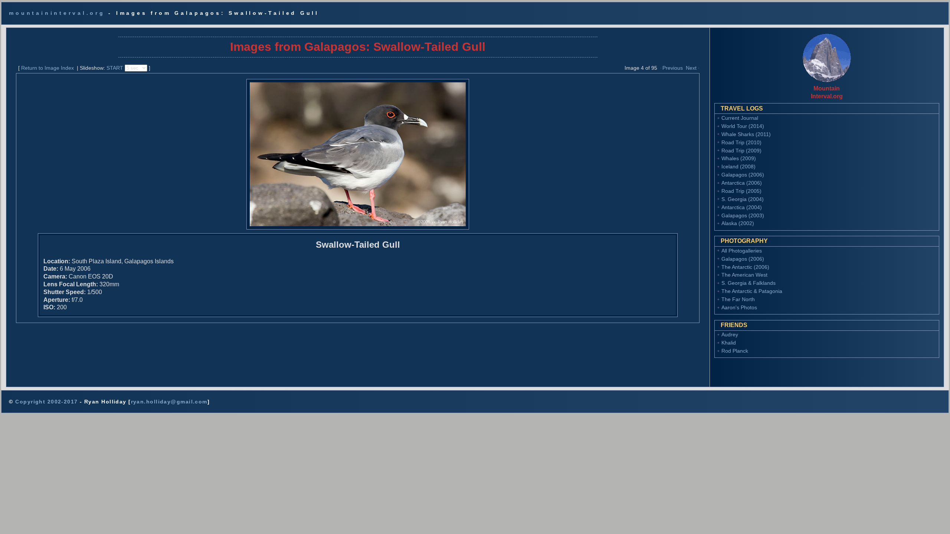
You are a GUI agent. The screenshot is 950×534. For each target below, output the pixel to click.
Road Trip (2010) (741, 142)
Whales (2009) (738, 158)
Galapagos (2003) (742, 215)
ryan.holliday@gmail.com (169, 402)
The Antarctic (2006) (745, 267)
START (115, 68)
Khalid (728, 343)
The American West (744, 275)
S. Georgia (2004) (742, 199)
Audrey (729, 334)
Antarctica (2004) (741, 207)
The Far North (738, 299)
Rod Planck (734, 351)
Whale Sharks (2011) (746, 134)
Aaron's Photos (739, 307)
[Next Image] (699, 67)
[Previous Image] (661, 67)
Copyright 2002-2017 (46, 402)
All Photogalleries (741, 251)
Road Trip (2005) (741, 191)
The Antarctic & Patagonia (751, 291)
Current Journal (739, 118)
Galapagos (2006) (742, 175)
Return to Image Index (47, 68)
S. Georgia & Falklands (748, 283)
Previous (672, 68)
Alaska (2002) (737, 223)
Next (691, 68)
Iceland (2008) (738, 166)
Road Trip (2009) (741, 151)
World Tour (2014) (742, 126)
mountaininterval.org (57, 13)
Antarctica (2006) (741, 183)
